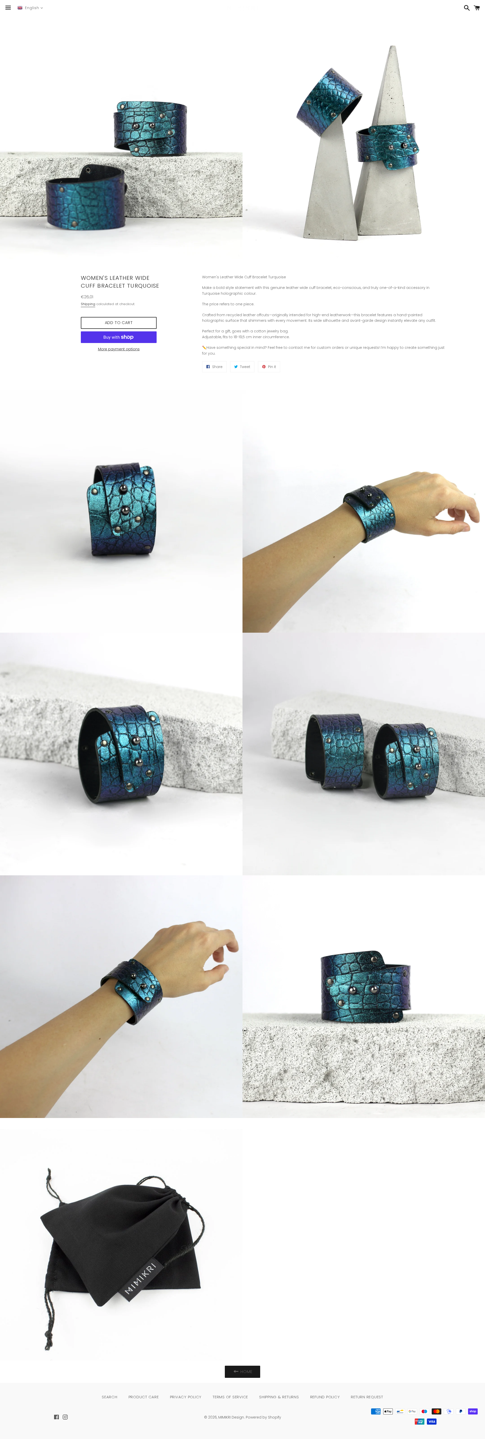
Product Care (144, 1397)
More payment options (119, 349)
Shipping (88, 304)
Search (109, 1397)
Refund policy (325, 1397)
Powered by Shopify (263, 1417)
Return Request (367, 1397)
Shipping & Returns (279, 1397)
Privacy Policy (186, 1397)
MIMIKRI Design (231, 1417)
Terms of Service (230, 1397)
